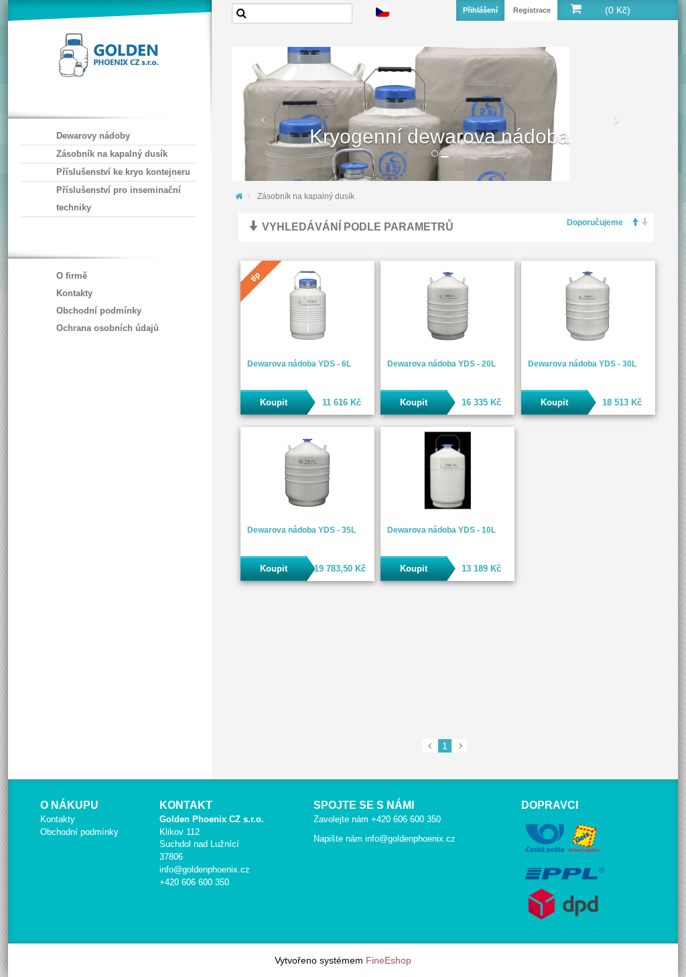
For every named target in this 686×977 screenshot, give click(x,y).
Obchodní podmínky (98, 311)
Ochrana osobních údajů (107, 328)
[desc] (641, 222)
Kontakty (74, 293)
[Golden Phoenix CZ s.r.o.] (108, 53)
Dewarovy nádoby (93, 136)
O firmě (71, 276)
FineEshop (388, 960)
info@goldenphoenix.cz (204, 869)
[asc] (631, 222)
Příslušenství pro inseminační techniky (118, 198)
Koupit (273, 402)
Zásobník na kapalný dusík (111, 154)
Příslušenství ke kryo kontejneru (123, 172)
